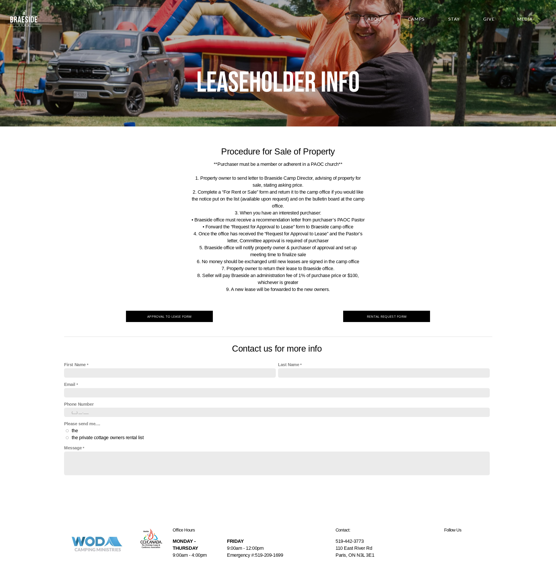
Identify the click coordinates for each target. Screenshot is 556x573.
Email (69, 384)
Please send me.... (82, 423)
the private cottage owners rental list (108, 437)
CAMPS (417, 19)
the (75, 430)
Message (73, 447)
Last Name (288, 364)
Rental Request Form (387, 316)
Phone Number (79, 404)
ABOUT (376, 19)
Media (525, 19)
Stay (454, 19)
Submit (278, 486)
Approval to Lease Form (169, 316)
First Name (75, 364)
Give (489, 19)
